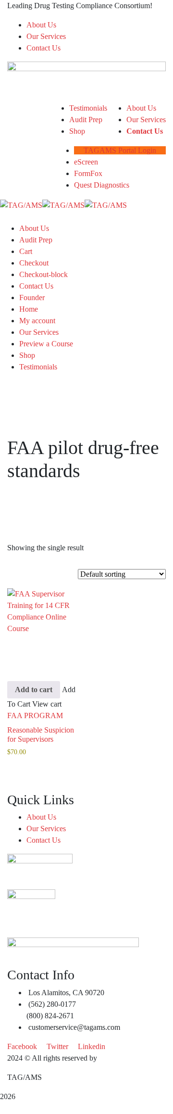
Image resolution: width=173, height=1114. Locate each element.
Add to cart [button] (33, 689)
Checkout (34, 263)
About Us (41, 25)
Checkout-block (43, 274)
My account (37, 320)
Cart (25, 251)
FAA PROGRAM (35, 715)
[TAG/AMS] (21, 204)
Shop (27, 355)
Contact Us (43, 48)
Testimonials (38, 367)
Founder (32, 297)
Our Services (46, 36)
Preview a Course (46, 344)
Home (28, 309)
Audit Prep (35, 240)
